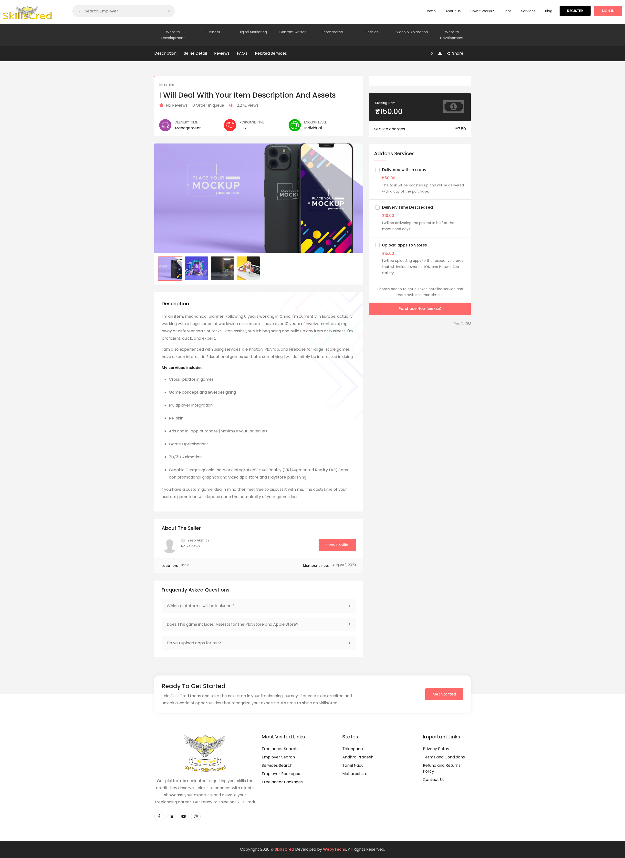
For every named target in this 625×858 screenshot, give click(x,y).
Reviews (221, 53)
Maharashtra (354, 773)
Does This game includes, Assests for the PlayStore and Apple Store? (232, 624)
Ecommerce (332, 32)
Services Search (277, 765)
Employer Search (278, 757)
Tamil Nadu (353, 765)
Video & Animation (412, 32)
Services (528, 11)
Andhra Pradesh (357, 757)
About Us (453, 11)
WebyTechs (334, 849)
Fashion (372, 32)
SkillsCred (284, 849)
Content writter (292, 32)
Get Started (444, 694)
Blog (548, 11)
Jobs (507, 11)
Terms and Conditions (444, 757)
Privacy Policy (436, 749)
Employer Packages (281, 773)
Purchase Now (420, 308)
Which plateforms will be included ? (201, 606)
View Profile (337, 545)
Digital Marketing (253, 32)
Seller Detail (195, 53)
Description (165, 53)
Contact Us (434, 779)
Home (431, 11)
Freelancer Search (280, 749)
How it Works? (482, 11)
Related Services (271, 53)
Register (575, 10)
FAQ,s (242, 53)
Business (213, 32)
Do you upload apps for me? (194, 643)
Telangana (352, 749)
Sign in (608, 10)
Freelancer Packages (282, 782)
